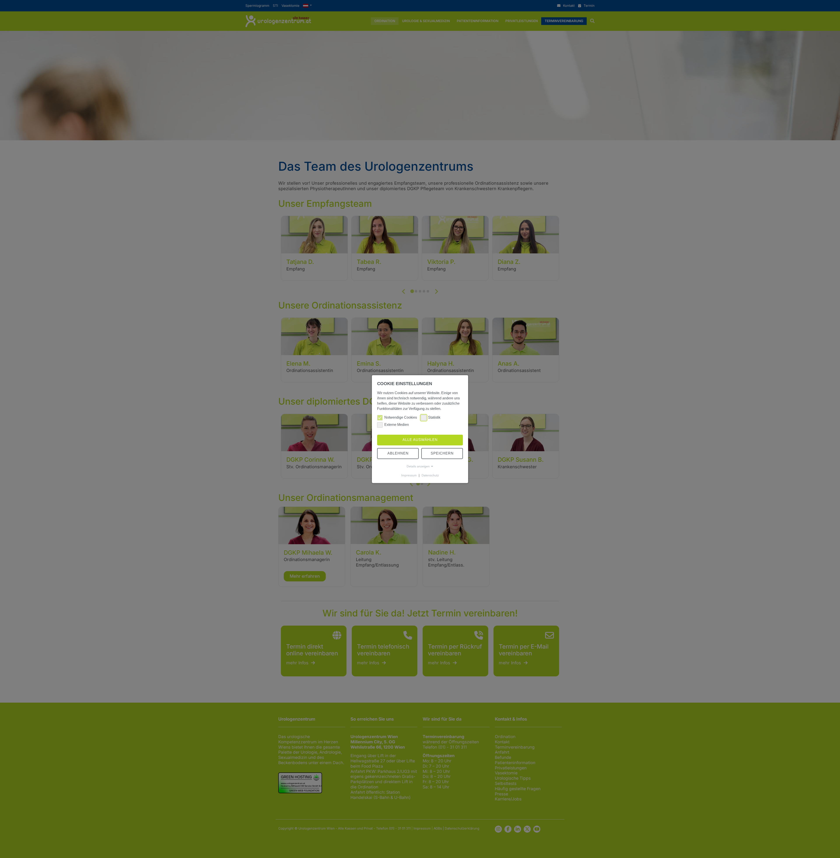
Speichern (442, 453)
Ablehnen (398, 453)
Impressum (409, 475)
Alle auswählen (420, 440)
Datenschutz (430, 475)
